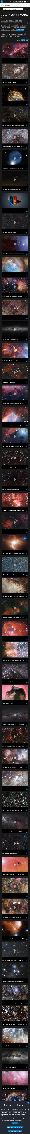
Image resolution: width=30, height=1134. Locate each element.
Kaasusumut (20, 29)
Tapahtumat (14, 25)
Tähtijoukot (4, 36)
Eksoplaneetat (23, 25)
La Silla (13, 29)
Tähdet (11, 36)
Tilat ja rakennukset (13, 32)
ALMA (16, 20)
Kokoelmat (16, 23)
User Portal (20, 1)
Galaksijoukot (5, 29)
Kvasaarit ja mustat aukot (8, 34)
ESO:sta (11, 20)
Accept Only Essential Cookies (15, 1127)
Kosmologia (23, 23)
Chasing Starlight (6, 23)
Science (15, 1)
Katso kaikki (4, 20)
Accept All (15, 1123)
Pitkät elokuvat (5, 27)
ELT (2, 25)
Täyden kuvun (15, 27)
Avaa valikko (6, 5)
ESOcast (6, 25)
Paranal (3, 32)
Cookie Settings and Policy (15, 1131)
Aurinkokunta (21, 34)
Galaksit (22, 27)
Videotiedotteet (19, 36)
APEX (20, 20)
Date (27, 40)
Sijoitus (23, 40)
